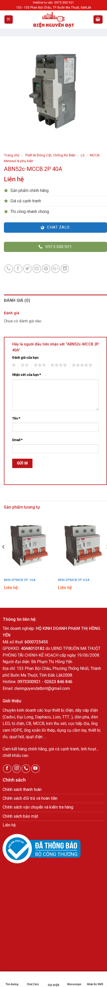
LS (83, 155)
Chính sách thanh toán (22, 789)
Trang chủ (11, 155)
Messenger (74, 984)
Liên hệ (9, 825)
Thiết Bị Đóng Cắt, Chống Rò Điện (50, 155)
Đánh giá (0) (17, 300)
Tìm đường (11, 984)
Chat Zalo (33, 984)
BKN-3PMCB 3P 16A (20, 580)
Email (17, 440)
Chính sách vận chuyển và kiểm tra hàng (38, 807)
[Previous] (3, 557)
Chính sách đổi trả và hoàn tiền (30, 798)
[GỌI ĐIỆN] (53, 976)
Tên (16, 418)
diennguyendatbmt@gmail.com (42, 688)
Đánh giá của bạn (25, 357)
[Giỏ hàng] (98, 19)
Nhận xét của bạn (26, 375)
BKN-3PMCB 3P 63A (74, 580)
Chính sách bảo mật (20, 816)
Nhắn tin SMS (95, 984)
